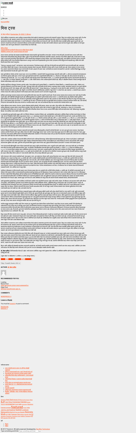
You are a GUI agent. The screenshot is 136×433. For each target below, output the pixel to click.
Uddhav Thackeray (26, 416)
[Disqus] (44, 335)
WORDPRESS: (6, 296)
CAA (6, 402)
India (28, 407)
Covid (16, 404)
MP (14, 412)
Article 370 (16, 400)
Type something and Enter (10, 431)
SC (32, 414)
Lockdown (25, 410)
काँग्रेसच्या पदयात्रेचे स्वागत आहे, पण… (11, 289)
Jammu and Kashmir (8, 410)
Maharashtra (5, 412)
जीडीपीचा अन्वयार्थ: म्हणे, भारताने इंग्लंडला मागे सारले (14, 51)
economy (24, 404)
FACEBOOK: (5, 307)
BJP (3, 402)
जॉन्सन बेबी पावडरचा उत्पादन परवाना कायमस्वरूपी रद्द (14, 285)
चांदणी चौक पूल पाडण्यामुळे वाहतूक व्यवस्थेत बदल (17, 382)
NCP (6, 414)
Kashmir (19, 410)
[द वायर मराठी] (7, 3)
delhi (19, 404)
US (2, 418)
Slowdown (9, 416)
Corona (23, 402)
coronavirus (10, 404)
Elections (30, 404)
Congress (16, 402)
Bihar (31, 400)
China (10, 402)
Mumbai (17, 412)
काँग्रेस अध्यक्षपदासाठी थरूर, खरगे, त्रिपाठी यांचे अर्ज (18, 372)
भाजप (14, 418)
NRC (9, 414)
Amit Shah (9, 400)
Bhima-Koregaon (25, 400)
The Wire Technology (43, 429)
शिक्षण (6, 424)
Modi (11, 412)
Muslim (22, 412)
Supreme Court (16, 416)
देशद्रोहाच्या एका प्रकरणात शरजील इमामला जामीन (18, 373)
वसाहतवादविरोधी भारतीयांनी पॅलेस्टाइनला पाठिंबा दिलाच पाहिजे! (17, 50)
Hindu (24, 407)
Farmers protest (6, 407)
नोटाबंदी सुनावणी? (9, 388)
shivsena (3, 416)
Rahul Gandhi (24, 414)
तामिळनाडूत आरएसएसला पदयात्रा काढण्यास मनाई (18, 390)
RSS (30, 414)
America (3, 400)
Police (19, 414)
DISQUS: (4, 308)
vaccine (5, 418)
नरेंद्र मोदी (10, 418)
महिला (6, 426)
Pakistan (14, 414)
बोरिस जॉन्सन (4, 48)
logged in (13, 303)
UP (32, 416)
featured (17, 407)
